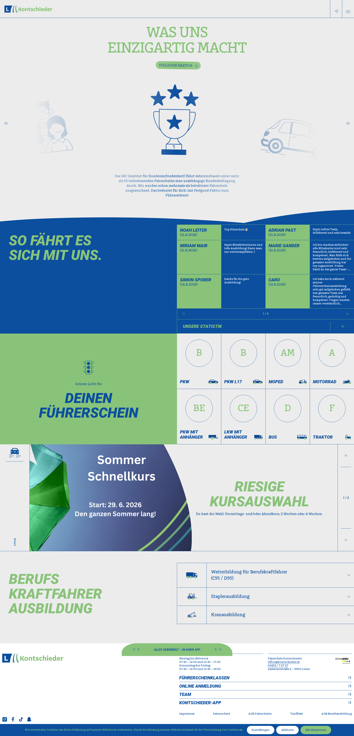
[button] (6, 123)
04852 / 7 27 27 (278, 665)
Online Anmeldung (200, 686)
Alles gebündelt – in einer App (177, 649)
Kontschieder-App (200, 702)
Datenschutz (221, 714)
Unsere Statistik (202, 326)
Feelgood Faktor (174, 64)
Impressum (187, 714)
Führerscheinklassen (204, 677)
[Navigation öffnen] (348, 9)
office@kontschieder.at (284, 662)
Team (185, 694)
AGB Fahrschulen (260, 714)
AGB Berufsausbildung (336, 714)
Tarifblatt (296, 714)
